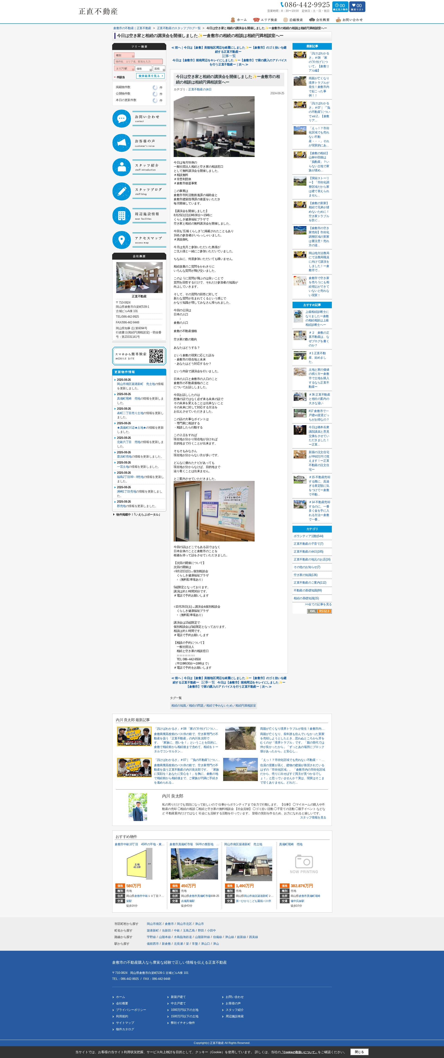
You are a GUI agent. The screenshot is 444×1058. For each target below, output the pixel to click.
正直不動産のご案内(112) (310, 582)
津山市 (199, 924)
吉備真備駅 (187, 901)
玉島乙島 (189, 930)
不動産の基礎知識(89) (308, 590)
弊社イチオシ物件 (183, 1022)
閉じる (359, 1052)
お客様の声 (233, 1003)
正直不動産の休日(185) (308, 551)
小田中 (211, 930)
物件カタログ (125, 1029)
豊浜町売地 (124, 456)
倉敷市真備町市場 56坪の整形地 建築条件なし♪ (202, 844)
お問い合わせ (235, 997)
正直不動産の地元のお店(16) (312, 559)
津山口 (205, 943)
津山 (216, 943)
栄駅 (129, 901)
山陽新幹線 (203, 937)
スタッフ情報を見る (313, 817)
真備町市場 (204, 896)
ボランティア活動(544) (308, 536)
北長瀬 (178, 943)
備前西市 (153, 943)
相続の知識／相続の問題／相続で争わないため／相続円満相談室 (213, 705)
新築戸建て (178, 997)
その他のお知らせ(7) (307, 567)
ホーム (120, 997)
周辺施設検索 (235, 1016)
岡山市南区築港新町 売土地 (136, 384)
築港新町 (262, 896)
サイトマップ (125, 1022)
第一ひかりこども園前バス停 (253, 901)
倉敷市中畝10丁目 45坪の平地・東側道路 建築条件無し (153, 844)
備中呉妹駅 (297, 901)
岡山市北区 (184, 924)
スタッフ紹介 (235, 1010)
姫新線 (242, 937)
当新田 (167, 930)
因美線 (253, 937)
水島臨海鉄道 (183, 937)
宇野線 (152, 937)
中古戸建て (178, 1003)
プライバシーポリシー (131, 1010)
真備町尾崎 (313, 896)
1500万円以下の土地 (184, 1016)
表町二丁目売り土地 (130, 413)
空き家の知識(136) (306, 575)
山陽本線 (165, 937)
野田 (201, 930)
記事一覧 (229, 56)
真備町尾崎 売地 (128, 398)
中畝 (145, 896)
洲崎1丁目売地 (126, 491)
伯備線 (218, 937)
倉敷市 (138, 896)
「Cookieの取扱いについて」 (299, 1052)
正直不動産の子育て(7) (308, 543)
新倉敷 (166, 943)
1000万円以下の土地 (184, 1010)
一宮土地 (123, 466)
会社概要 (122, 1003)
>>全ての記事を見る (318, 604)
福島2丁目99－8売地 (130, 477)
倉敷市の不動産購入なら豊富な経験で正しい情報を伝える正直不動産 (169, 962)
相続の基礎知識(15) (306, 598)
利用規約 (122, 1016)
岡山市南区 (250, 896)
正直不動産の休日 (200, 89)
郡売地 (121, 506)
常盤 (195, 943)
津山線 (230, 937)
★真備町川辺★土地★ (131, 427)
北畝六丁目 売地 (128, 442)
